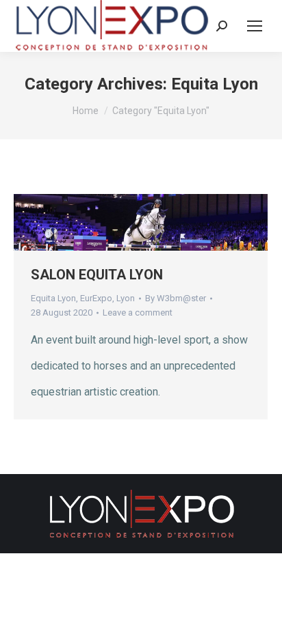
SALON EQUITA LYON (97, 274)
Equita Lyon (53, 298)
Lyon (125, 298)
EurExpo (96, 298)
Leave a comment (137, 312)
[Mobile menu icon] (254, 26)
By (175, 298)
